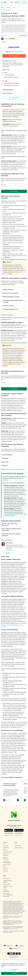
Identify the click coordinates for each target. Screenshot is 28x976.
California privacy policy (7, 887)
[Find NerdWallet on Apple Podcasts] (17, 953)
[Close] (26, 961)
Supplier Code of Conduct (7, 881)
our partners (11, 31)
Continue (14, 973)
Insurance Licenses (14, 928)
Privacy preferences (6, 890)
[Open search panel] (11, 2)
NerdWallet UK (21, 945)
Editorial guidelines (5, 858)
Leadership (6, 847)
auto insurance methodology (17, 469)
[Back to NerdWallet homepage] (2, 7)
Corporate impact (7, 851)
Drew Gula (9, 543)
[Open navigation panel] (2, 2)
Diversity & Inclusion (6, 854)
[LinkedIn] (8, 553)
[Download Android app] (19, 830)
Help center (18, 845)
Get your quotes (14, 55)
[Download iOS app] (8, 830)
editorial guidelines (9, 515)
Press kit (5, 868)
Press (4, 866)
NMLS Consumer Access (8, 917)
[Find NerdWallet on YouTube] (11, 953)
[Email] (6, 553)
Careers (5, 849)
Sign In (17, 2)
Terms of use (6, 878)
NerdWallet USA (9, 945)
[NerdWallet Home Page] (5, 2)
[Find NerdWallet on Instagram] (14, 953)
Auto (14, 7)
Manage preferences (14, 969)
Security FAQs (18, 847)
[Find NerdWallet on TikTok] (19, 953)
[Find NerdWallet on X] (8, 953)
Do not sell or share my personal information (8, 895)
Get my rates (14, 191)
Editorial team (6, 864)
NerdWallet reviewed (16, 51)
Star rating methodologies (7, 862)
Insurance (8, 7)
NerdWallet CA (15, 948)
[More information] (21, 51)
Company (5, 845)
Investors (5, 871)
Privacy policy (6, 884)
